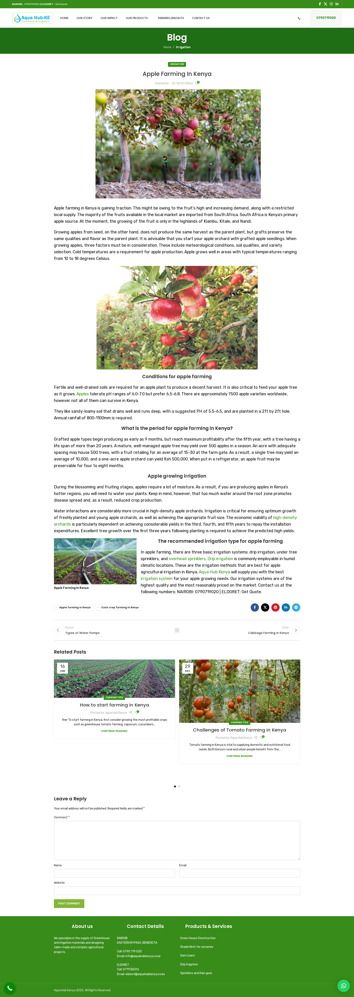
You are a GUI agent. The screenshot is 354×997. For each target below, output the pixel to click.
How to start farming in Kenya (114, 705)
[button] (343, 986)
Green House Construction (198, 938)
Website (59, 883)
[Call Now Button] (9, 988)
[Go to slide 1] (175, 786)
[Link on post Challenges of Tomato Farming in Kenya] (239, 691)
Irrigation (183, 47)
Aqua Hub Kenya (214, 571)
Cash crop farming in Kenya (120, 607)
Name (58, 865)
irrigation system (157, 578)
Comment (62, 817)
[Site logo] (33, 18)
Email (182, 865)
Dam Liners (187, 955)
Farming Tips (114, 697)
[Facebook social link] (319, 4)
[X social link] (325, 4)
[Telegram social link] (296, 607)
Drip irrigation (220, 558)
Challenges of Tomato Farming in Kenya (239, 730)
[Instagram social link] (331, 4)
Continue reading (114, 731)
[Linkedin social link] (337, 4)
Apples (82, 393)
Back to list (177, 630)
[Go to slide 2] (179, 786)
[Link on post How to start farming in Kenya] (114, 679)
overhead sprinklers (187, 558)
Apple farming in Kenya (75, 607)
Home (167, 47)
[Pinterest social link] (275, 607)
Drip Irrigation (189, 964)
